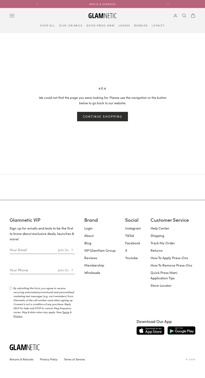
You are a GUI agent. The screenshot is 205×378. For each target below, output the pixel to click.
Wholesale (92, 272)
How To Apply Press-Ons (169, 257)
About (88, 235)
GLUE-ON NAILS (70, 25)
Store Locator (161, 285)
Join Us (63, 249)
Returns (157, 250)
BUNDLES (141, 25)
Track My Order (163, 243)
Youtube (131, 257)
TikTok (129, 235)
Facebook (132, 243)
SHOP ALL (47, 25)
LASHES (124, 25)
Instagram (133, 228)
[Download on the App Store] (150, 330)
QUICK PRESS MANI (100, 25)
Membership (94, 265)
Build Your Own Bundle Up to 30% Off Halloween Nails (102, 5)
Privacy (17, 316)
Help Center (160, 228)
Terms (65, 312)
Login (88, 228)
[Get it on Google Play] (181, 330)
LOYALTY (158, 25)
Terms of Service (74, 359)
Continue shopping (102, 116)
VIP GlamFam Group (100, 250)
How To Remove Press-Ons (171, 265)
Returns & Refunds (21, 359)
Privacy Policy (48, 359)
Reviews (90, 257)
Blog (87, 243)
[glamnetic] (70, 347)
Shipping (157, 235)
